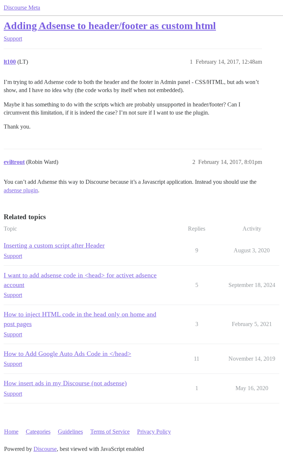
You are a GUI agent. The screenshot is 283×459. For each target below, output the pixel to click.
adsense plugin (21, 190)
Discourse (45, 449)
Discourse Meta (22, 7)
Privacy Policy (154, 431)
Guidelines (70, 431)
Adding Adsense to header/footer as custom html (110, 25)
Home (11, 431)
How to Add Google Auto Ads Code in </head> (67, 353)
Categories (38, 431)
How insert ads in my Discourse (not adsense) (65, 383)
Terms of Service (110, 431)
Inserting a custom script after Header (54, 245)
